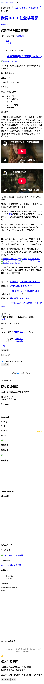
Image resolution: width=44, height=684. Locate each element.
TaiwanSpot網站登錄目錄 (11, 565)
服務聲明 (25, 651)
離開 (13, 679)
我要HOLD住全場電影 (19, 18)
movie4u (4, 319)
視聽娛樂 (20, 36)
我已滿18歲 (6, 679)
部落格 (8, 43)
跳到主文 (4, 24)
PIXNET (11, 649)
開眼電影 (14, 282)
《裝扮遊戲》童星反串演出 (21, 286)
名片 (7, 46)
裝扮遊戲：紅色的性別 (19, 298)
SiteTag (39, 431)
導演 (10, 214)
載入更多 (5, 350)
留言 (22, 332)
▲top (3, 346)
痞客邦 (17, 332)
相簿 (7, 41)
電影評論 (19, 339)
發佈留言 (5, 364)
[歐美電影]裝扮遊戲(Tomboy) (24, 56)
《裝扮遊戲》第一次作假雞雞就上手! (25, 291)
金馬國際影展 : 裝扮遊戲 (30, 282)
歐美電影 (19, 341)
